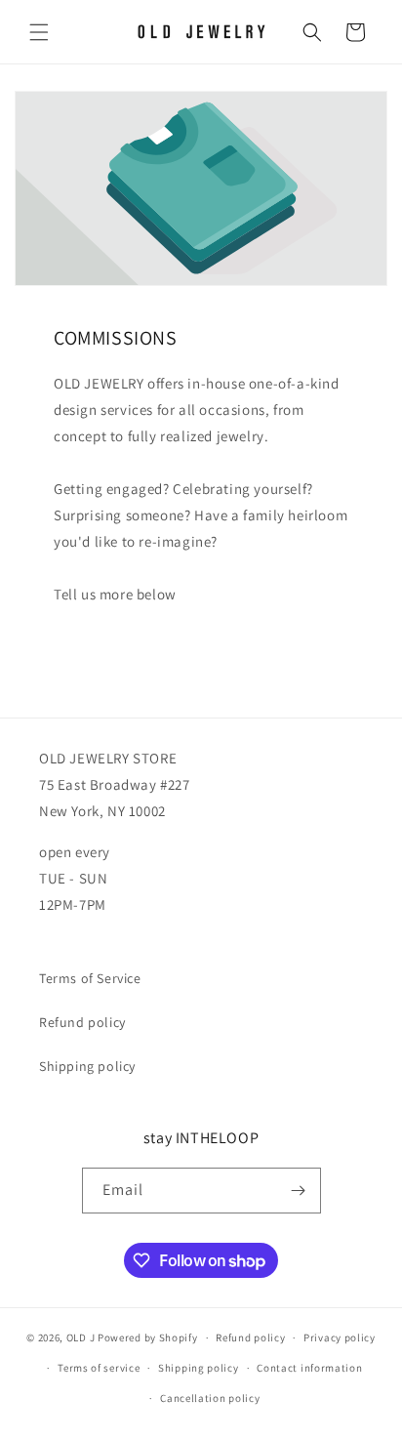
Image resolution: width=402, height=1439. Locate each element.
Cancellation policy (210, 1398)
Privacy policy (339, 1337)
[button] (39, 32)
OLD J (81, 1337)
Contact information (309, 1368)
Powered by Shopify (148, 1337)
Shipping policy (87, 1066)
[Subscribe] (298, 1190)
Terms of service (99, 1368)
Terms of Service (90, 978)
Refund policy (82, 1022)
